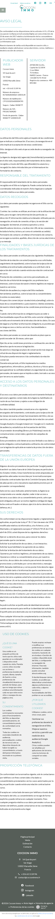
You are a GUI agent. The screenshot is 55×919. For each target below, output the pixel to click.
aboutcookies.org (39, 673)
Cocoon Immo (27, 853)
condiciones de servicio (25, 916)
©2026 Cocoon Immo (11, 903)
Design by (44, 907)
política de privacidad (45, 913)
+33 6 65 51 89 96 (29, 874)
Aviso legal (28, 903)
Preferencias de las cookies (22, 907)
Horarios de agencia (44, 903)
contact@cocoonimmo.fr (29, 877)
